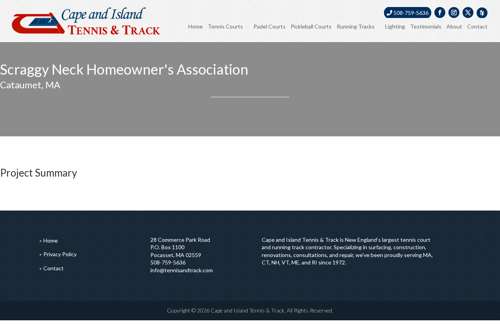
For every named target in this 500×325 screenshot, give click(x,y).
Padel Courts (270, 26)
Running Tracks (356, 26)
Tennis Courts (225, 26)
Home (195, 26)
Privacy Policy (60, 254)
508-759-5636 (410, 12)
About (454, 26)
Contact (477, 26)
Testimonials (425, 26)
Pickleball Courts (311, 26)
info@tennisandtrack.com (181, 270)
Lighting (395, 26)
